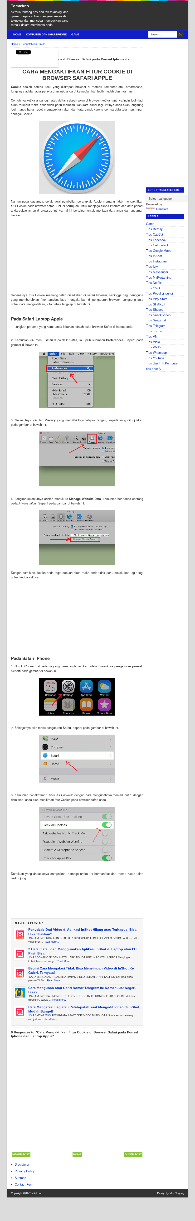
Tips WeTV (153, 347)
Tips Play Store (156, 299)
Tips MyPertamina (158, 277)
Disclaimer (22, 1164)
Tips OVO (153, 288)
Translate (162, 209)
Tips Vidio (153, 342)
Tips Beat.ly (154, 229)
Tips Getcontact (157, 245)
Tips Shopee (154, 309)
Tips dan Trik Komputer (162, 363)
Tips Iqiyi (152, 266)
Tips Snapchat (156, 320)
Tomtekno (20, 6)
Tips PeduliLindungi (159, 293)
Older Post (133, 1154)
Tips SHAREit (155, 304)
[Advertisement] (77, 259)
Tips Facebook (156, 240)
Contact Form (24, 1184)
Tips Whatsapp (156, 352)
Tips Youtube (155, 358)
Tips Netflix (154, 283)
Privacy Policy (25, 1171)
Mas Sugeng (177, 1193)
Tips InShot (154, 256)
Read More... (51, 941)
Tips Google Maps (158, 250)
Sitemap (20, 1178)
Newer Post (21, 1154)
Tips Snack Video (158, 315)
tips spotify (153, 369)
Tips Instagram (156, 261)
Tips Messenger (157, 272)
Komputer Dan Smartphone (46, 34)
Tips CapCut (154, 234)
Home (17, 34)
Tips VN (151, 336)
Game (75, 34)
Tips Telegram (156, 326)
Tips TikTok (154, 331)
